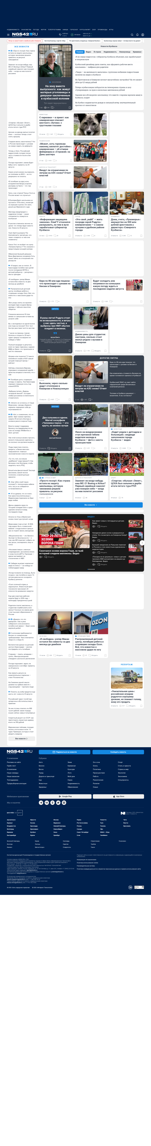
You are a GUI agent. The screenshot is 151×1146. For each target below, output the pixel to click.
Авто (41, 762)
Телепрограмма (54, 29)
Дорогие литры (109, 358)
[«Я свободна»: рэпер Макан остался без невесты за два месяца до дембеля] (55, 622)
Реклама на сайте (14, 762)
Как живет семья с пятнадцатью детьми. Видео (108, 522)
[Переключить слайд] (142, 542)
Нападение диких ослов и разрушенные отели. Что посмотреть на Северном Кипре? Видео (109, 535)
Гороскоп (74, 29)
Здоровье (42, 787)
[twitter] (58, 802)
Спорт (120, 762)
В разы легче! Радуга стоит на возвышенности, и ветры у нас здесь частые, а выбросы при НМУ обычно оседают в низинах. (55, 323)
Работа (95, 776)
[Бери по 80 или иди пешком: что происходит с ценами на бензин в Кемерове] (80, 285)
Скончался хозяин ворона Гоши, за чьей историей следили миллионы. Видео (61, 552)
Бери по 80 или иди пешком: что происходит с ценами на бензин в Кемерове (54, 284)
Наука (70, 780)
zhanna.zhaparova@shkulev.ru (16, 879)
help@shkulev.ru (21, 873)
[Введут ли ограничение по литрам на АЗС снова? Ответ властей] (90, 177)
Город (41, 773)
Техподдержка (12, 780)
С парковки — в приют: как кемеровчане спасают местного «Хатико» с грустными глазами (54, 121)
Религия (96, 784)
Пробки (76, 35)
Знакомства (26, 29)
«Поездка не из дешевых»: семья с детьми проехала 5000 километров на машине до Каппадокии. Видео (109, 559)
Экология (121, 773)
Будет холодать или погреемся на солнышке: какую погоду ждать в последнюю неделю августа (108, 285)
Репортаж (127, 664)
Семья (95, 787)
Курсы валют (85, 29)
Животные (43, 784)
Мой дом (71, 776)
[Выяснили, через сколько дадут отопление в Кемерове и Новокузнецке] (55, 367)
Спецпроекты (123, 780)
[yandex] (64, 802)
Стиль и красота (124, 766)
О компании (11, 769)
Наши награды (12, 773)
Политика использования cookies (87, 863)
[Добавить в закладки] (69, 107)
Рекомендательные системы (86, 866)
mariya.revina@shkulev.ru (14, 882)
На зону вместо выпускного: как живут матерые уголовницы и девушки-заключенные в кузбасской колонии (55, 92)
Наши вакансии (13, 776)
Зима (70, 762)
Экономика (122, 776)
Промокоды (102, 29)
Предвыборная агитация (16, 784)
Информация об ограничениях (86, 859)
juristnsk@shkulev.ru (57, 872)
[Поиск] (132, 35)
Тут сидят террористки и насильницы (55, 104)
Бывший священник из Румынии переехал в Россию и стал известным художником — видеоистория (109, 547)
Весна (41, 769)
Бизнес (41, 766)
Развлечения (98, 780)
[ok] (52, 802)
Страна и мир (123, 769)
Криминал (72, 766)
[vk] (47, 802)
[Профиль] (142, 35)
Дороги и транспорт (46, 776)
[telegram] (41, 802)
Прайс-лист (11, 766)
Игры (111, 29)
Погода (36, 29)
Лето (70, 773)
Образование (73, 787)
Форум (43, 29)
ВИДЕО (91, 516)
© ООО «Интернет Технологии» (42, 887)
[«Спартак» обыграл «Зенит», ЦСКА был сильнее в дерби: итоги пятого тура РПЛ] (127, 464)
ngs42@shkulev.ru (31, 870)
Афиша (65, 29)
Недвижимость (13, 29)
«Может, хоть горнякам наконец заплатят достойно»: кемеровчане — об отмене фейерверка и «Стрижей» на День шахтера (55, 149)
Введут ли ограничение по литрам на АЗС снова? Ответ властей (55, 173)
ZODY (94, 29)
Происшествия (99, 773)
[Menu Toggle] (8, 35)
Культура (71, 769)
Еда (40, 780)
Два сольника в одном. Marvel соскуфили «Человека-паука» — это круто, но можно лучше (55, 421)
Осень (95, 766)
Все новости (21, 46)
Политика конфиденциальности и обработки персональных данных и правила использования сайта (109, 869)
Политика (97, 769)
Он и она (96, 762)
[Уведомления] (137, 35)
